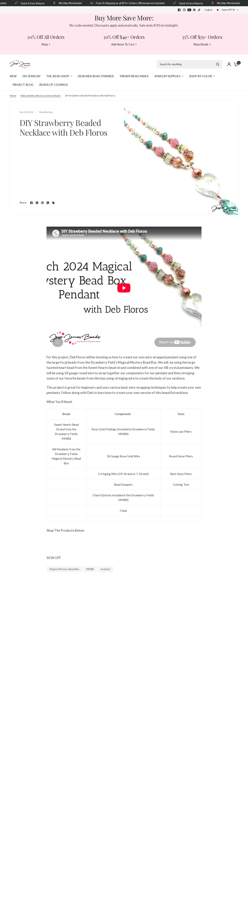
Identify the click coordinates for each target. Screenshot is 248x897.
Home (13, 95)
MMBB (90, 569)
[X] (37, 202)
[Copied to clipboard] (53, 202)
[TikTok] (199, 9)
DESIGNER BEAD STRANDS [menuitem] (96, 76)
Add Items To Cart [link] (122, 44)
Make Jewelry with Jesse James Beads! (40, 95)
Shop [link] (44, 44)
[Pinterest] (194, 9)
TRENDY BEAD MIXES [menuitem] (134, 76)
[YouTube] (189, 9)
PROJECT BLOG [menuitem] (23, 84)
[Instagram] (184, 9)
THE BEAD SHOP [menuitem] (57, 76)
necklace (105, 569)
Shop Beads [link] (200, 44)
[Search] (217, 64)
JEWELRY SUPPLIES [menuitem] (167, 76)
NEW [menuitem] (13, 76)
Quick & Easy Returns (28, 3)
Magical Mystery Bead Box (64, 569)
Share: (23, 202)
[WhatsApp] (48, 202)
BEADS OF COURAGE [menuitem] (53, 84)
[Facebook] (179, 9)
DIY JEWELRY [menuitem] (31, 76)
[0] (235, 64)
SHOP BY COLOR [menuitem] (200, 76)
